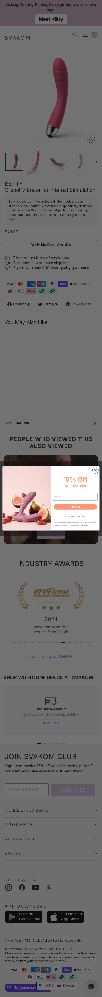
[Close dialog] (95, 470)
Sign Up (75, 507)
